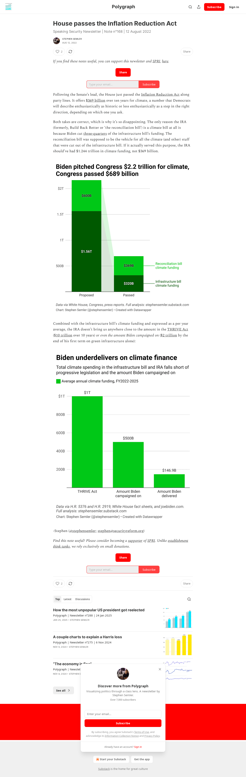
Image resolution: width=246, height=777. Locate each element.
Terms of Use (141, 732)
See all (61, 690)
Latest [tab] (67, 599)
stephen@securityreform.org (121, 531)
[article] (123, 618)
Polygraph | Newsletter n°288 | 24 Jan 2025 (82, 615)
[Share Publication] (199, 7)
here (165, 61)
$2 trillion (169, 335)
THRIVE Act (177, 329)
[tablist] (72, 599)
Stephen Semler (72, 39)
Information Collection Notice (122, 736)
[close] (160, 669)
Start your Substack (113, 759)
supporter (135, 541)
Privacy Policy (152, 736)
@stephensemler (82, 531)
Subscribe (214, 7)
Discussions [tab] (82, 599)
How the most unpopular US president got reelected (99, 610)
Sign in (234, 7)
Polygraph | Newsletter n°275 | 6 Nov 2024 (82, 642)
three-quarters (95, 133)
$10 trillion (63, 335)
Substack (104, 769)
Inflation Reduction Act (160, 94)
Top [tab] (57, 599)
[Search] (190, 7)
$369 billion (95, 100)
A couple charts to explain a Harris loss (87, 637)
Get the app (142, 759)
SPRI (156, 61)
